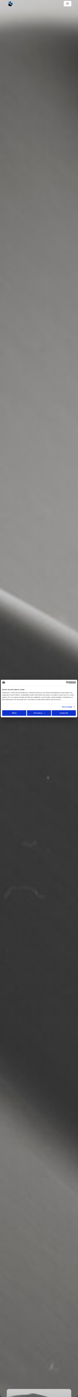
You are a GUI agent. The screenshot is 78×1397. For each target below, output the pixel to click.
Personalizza (38, 713)
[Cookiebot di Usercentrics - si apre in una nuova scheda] (67, 682)
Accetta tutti (64, 713)
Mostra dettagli (67, 707)
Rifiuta (14, 713)
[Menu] (67, 3)
